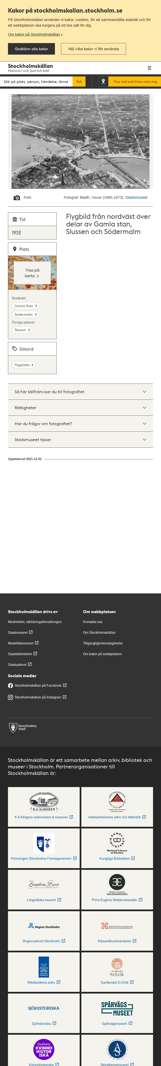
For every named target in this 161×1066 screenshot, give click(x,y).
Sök (79, 81)
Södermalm (24, 314)
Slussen (21, 329)
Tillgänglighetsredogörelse (103, 643)
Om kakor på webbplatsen (102, 654)
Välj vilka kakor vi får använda (93, 48)
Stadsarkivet (17, 664)
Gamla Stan (24, 306)
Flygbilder (22, 365)
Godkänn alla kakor (31, 48)
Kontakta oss (92, 622)
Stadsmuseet (136, 197)
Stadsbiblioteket (20, 654)
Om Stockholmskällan (99, 632)
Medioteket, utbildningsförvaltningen (35, 622)
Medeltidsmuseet (20, 643)
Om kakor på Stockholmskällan (34, 34)
